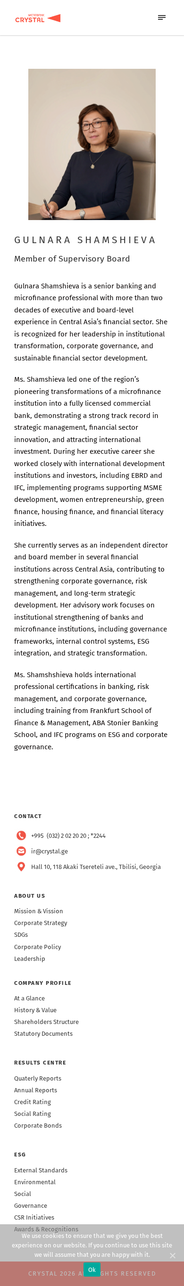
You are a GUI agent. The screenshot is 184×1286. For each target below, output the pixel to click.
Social (22, 1193)
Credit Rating (32, 1102)
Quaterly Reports (37, 1078)
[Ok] (172, 1255)
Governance (30, 1205)
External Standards (40, 1170)
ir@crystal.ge (49, 851)
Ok (92, 1269)
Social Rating (32, 1113)
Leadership (29, 958)
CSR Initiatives (34, 1217)
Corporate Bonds (38, 1125)
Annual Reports (35, 1090)
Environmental (35, 1182)
